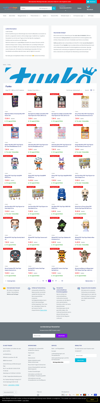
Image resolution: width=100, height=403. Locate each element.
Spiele (44, 15)
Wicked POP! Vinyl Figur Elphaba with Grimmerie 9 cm (61, 238)
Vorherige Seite (11, 281)
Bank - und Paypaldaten (58, 348)
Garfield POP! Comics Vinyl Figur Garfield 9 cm (60, 269)
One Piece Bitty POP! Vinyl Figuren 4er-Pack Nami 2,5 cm (38, 207)
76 (52, 281)
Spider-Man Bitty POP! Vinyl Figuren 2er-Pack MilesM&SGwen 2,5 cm (14, 145)
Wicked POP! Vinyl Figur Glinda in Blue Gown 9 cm (84, 238)
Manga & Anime (22, 15)
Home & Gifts (54, 15)
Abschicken (61, 335)
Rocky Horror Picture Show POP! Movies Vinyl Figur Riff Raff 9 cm (83, 207)
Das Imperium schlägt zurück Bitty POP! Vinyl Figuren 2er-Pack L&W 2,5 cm (38, 114)
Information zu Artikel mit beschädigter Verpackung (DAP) (37, 374)
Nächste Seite (89, 281)
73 (43, 281)
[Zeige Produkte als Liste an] (93, 90)
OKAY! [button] (92, 399)
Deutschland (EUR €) (8, 392)
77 (55, 281)
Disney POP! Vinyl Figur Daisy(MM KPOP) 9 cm (62, 176)
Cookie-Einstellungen (34, 371)
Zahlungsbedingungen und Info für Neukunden (60, 358)
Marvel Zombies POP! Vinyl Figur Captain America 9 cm (13, 269)
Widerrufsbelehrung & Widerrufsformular (34, 361)
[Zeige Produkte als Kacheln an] (91, 90)
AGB (29, 355)
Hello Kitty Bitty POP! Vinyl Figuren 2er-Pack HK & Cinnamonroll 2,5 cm (62, 145)
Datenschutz (31, 358)
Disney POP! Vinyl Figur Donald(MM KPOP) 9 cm (37, 176)
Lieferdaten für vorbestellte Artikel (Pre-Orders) (36, 349)
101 (62, 281)
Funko (9, 64)
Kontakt (54, 351)
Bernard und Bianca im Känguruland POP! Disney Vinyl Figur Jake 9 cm (84, 269)
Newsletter (92, 1)
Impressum (31, 352)
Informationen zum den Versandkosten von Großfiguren (37, 379)
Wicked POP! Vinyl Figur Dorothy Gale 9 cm (15, 238)
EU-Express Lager (79, 15)
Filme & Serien (35, 15)
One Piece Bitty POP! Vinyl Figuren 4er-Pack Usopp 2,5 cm (85, 176)
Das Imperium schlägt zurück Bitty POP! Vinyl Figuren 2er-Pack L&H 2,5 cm (62, 114)
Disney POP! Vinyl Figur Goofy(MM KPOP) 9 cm (13, 176)
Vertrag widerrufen (58, 362)
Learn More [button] (25, 400)
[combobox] (28, 8)
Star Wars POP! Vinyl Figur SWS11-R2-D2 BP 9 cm (61, 207)
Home (4, 15)
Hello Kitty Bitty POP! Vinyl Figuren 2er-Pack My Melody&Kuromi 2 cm (38, 145)
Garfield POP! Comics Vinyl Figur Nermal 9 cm (36, 269)
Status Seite (43, 310)
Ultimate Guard (65, 15)
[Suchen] (54, 8)
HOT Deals (91, 15)
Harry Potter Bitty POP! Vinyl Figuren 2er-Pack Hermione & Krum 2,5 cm (84, 114)
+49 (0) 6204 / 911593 (13, 385)
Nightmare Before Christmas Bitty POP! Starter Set (15, 114)
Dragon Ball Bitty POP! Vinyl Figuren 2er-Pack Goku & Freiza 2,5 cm (84, 145)
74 (46, 281)
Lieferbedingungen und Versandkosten (58, 354)
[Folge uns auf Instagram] (38, 395)
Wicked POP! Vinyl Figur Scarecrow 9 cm (37, 238)
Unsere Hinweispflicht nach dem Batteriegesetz (37, 368)
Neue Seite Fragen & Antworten (37, 364)
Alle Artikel (12, 15)
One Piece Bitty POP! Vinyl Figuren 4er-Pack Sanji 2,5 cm (15, 207)
